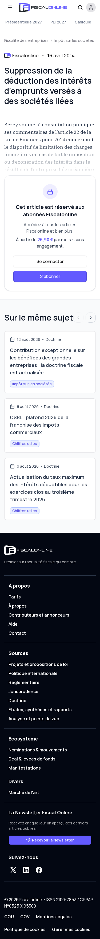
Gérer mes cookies (71, 929)
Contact (17, 633)
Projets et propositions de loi (38, 664)
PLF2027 (58, 22)
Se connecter (50, 261)
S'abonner (50, 276)
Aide (13, 624)
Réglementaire (24, 682)
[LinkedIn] (26, 870)
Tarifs (15, 597)
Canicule (83, 22)
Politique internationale (33, 673)
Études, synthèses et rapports (40, 710)
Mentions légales (54, 917)
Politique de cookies (25, 929)
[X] (13, 870)
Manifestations (25, 768)
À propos (18, 606)
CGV (25, 917)
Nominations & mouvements (38, 750)
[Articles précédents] (78, 318)
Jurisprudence (23, 691)
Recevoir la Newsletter (53, 840)
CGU (9, 917)
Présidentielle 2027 (23, 22)
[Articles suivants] (91, 318)
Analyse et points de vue (34, 719)
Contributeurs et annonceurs (39, 615)
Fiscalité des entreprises (26, 40)
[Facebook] (39, 870)
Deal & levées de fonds (32, 759)
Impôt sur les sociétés (74, 40)
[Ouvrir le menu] (9, 7)
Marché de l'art (24, 792)
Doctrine (17, 700)
